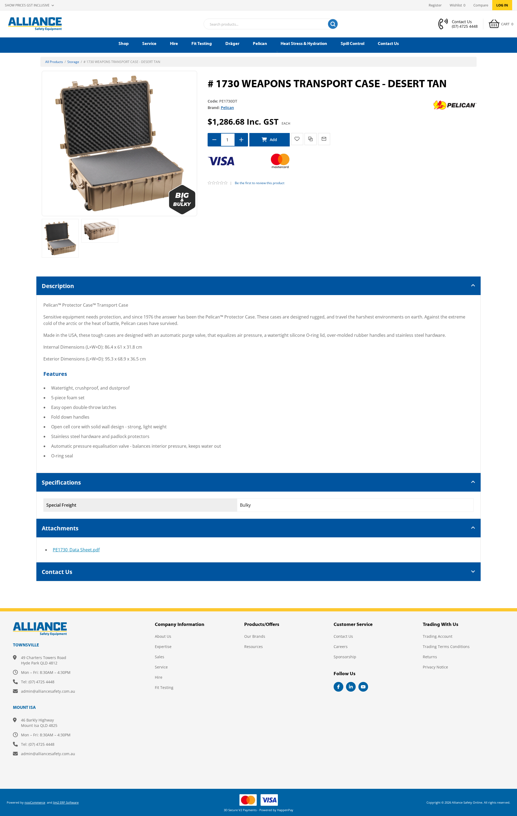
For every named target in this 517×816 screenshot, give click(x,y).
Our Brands (254, 636)
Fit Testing (164, 687)
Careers (341, 646)
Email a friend (324, 139)
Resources (253, 646)
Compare (480, 5)
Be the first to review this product (259, 183)
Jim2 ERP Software (66, 802)
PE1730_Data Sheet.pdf (76, 550)
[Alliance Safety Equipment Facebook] (338, 687)
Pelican (227, 107)
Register (435, 5)
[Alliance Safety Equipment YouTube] (363, 687)
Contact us (343, 636)
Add (269, 139)
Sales (159, 656)
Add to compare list (311, 139)
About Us (163, 636)
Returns (430, 656)
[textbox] (264, 24)
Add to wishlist (297, 139)
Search (333, 24)
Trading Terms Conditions (446, 646)
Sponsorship (345, 656)
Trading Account (437, 636)
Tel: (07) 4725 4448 (37, 681)
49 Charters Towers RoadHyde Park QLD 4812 (43, 660)
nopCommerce (35, 802)
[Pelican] (455, 104)
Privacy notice (435, 667)
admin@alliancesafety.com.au (48, 691)
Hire (158, 677)
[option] (60, 238)
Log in (502, 5)
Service (161, 667)
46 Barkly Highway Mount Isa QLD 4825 (39, 722)
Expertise (163, 646)
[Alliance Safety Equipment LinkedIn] (351, 687)
